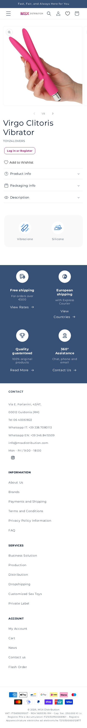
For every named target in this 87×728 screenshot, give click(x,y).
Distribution (18, 575)
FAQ (11, 530)
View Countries (62, 314)
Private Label (18, 603)
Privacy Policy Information (29, 520)
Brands (14, 492)
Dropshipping (19, 584)
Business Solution (22, 555)
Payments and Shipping (27, 501)
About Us (15, 482)
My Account (17, 629)
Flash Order (17, 667)
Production (17, 565)
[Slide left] (34, 113)
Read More (19, 370)
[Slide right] (52, 113)
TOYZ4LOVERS (14, 141)
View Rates (19, 307)
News (12, 648)
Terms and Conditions (25, 511)
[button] (8, 13)
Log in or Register (20, 150)
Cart (11, 638)
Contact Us (62, 370)
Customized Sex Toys (25, 594)
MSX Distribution (48, 709)
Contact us (17, 657)
